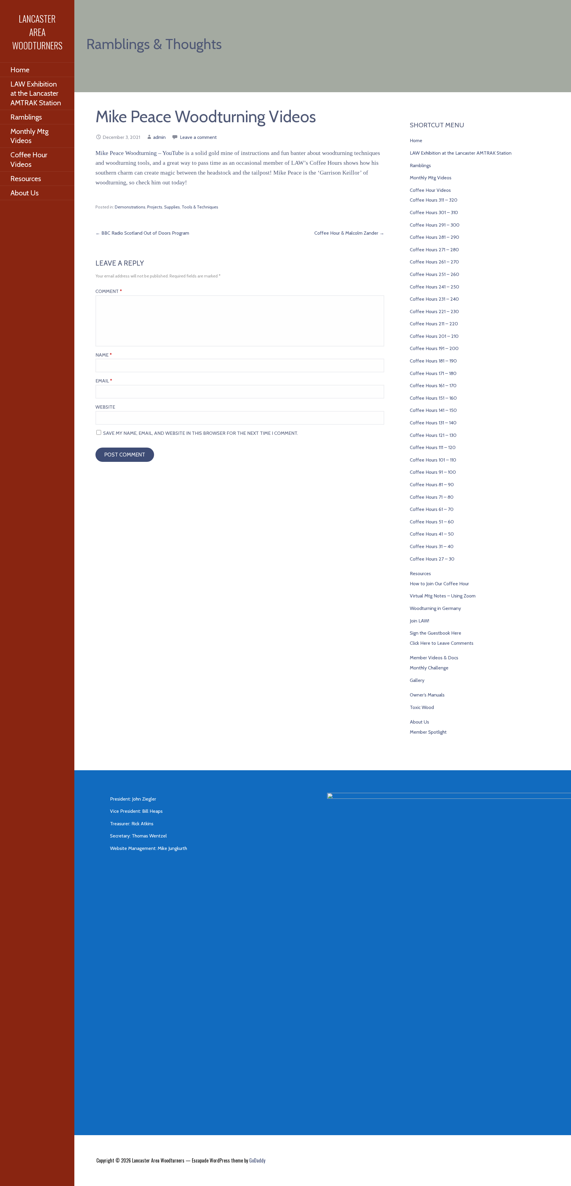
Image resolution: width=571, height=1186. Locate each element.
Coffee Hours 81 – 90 (432, 484)
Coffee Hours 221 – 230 (434, 311)
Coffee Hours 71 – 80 (432, 497)
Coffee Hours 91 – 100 (433, 472)
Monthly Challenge (429, 668)
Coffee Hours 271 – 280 (434, 249)
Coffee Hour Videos (28, 159)
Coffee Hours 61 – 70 (432, 509)
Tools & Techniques (200, 207)
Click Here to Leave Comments (441, 643)
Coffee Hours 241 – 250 (434, 287)
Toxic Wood (422, 707)
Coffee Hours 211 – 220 (434, 324)
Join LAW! (419, 621)
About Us (24, 193)
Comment (108, 291)
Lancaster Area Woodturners (37, 32)
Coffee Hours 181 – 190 (433, 361)
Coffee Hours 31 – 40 (432, 546)
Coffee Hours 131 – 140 (433, 423)
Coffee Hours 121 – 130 (433, 435)
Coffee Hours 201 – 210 (434, 336)
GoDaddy (257, 1160)
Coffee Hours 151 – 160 (433, 398)
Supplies (172, 207)
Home (19, 69)
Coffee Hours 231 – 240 (434, 299)
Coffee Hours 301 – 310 (434, 212)
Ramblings (26, 117)
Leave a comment (198, 137)
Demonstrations (130, 207)
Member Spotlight (428, 732)
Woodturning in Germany (435, 608)
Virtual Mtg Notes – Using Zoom (443, 596)
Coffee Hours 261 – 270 (434, 262)
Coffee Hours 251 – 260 (434, 274)
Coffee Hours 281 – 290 (434, 237)
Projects (154, 207)
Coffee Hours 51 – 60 (432, 522)
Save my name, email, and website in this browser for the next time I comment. (200, 433)
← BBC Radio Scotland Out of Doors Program (142, 233)
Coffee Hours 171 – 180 (433, 373)
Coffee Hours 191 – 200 (434, 348)
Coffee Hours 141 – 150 (433, 410)
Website (105, 407)
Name (103, 355)
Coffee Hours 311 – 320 (433, 200)
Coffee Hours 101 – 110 (433, 460)
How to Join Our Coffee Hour (439, 583)
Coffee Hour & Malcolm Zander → (349, 233)
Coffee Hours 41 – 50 (432, 534)
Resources (25, 178)
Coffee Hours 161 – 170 (433, 385)
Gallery (417, 680)
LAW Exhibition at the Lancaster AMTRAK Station (35, 93)
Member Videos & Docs (434, 658)
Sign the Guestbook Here (435, 633)
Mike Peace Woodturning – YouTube (139, 153)
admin (159, 137)
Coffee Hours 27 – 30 (432, 559)
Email (103, 381)
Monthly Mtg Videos (29, 136)
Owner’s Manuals (427, 695)
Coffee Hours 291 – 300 (434, 225)
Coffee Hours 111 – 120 (433, 447)
